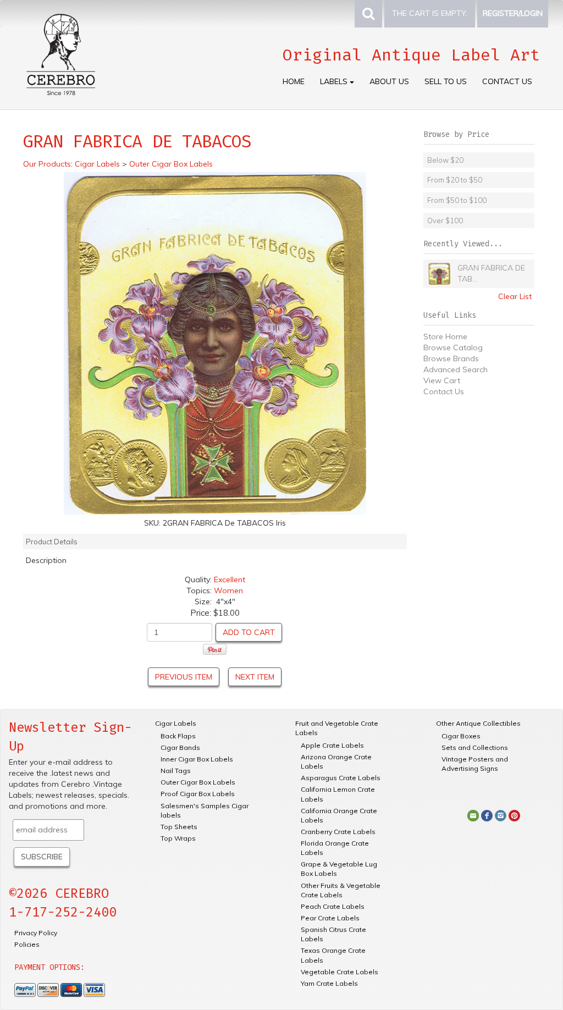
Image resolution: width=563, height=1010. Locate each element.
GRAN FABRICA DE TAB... (491, 273)
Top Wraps (178, 838)
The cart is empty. (429, 13)
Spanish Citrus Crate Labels (333, 934)
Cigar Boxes (461, 736)
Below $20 (445, 160)
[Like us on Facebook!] (487, 815)
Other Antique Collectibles (478, 723)
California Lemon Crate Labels (338, 794)
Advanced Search (455, 369)
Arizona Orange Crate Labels (336, 761)
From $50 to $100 (457, 200)
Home (294, 81)
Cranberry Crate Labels (338, 831)
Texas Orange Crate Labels (333, 955)
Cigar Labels (175, 723)
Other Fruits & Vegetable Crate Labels (340, 890)
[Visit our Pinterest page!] (514, 815)
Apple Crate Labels (332, 745)
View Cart (441, 380)
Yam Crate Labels (329, 983)
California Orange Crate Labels (339, 815)
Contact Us (507, 81)
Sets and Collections (474, 747)
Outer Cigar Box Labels (198, 782)
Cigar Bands (180, 747)
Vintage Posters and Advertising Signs (474, 763)
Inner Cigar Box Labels (197, 759)
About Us (389, 81)
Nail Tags (176, 770)
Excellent (229, 579)
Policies (27, 944)
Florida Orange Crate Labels (335, 848)
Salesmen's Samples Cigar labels (205, 810)
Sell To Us (445, 81)
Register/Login (513, 13)
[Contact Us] (473, 815)
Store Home (445, 336)
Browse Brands (451, 358)
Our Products (47, 164)
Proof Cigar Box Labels (198, 794)
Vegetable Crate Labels (339, 972)
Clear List (515, 296)
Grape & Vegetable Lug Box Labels (339, 868)
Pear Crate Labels (330, 918)
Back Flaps (178, 736)
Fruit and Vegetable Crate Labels (336, 728)
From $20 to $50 (454, 179)
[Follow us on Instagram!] (500, 815)
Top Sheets (179, 827)
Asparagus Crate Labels (340, 778)
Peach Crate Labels (333, 906)
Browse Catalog (453, 347)
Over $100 (445, 220)
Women (228, 590)
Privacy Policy (35, 933)
